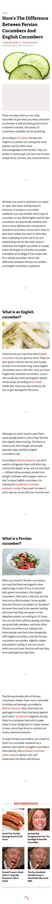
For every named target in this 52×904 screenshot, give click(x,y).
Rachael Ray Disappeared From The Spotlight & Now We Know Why (38, 838)
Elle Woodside (11, 42)
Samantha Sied (30, 42)
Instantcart (21, 716)
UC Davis (22, 138)
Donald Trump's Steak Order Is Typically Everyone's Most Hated (12, 876)
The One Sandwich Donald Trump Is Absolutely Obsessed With (38, 876)
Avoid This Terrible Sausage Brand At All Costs (12, 836)
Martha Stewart (26, 460)
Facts (5, 13)
